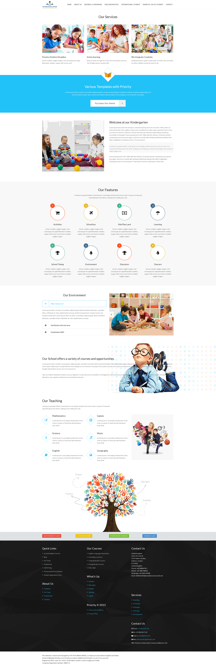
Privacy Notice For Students (53, 571)
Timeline (91, 581)
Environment (91, 264)
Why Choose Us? (57, 304)
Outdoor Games (84, 536)
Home (69, 4)
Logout (91, 596)
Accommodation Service (52, 553)
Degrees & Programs (93, 4)
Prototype (136, 607)
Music (100, 433)
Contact (169, 4)
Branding (136, 600)
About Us (78, 4)
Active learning (93, 57)
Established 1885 (57, 332)
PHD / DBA (92, 568)
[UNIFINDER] (49, 4)
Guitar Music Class (52, 536)
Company (47, 589)
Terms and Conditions (96, 610)
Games (100, 415)
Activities (57, 224)
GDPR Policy (48, 568)
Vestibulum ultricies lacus (60, 325)
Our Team (47, 561)
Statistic (91, 589)
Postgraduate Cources (96, 564)
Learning (158, 224)
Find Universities (112, 4)
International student (130, 4)
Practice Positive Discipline (54, 57)
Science (56, 433)
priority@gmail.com (143, 636)
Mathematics (59, 415)
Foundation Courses (95, 557)
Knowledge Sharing (119, 536)
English (56, 450)
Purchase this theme (105, 103)
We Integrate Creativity (142, 57)
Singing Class (149, 536)
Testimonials (48, 596)
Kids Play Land (124, 224)
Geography (102, 450)
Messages (92, 585)
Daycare (158, 264)
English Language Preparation (99, 553)
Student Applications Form (53, 575)
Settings (91, 592)
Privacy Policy (93, 614)
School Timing (57, 264)
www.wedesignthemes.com (145, 639)
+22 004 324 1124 (143, 629)
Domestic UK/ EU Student (153, 4)
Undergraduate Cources (97, 561)
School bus (91, 224)
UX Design (136, 604)
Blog (45, 557)
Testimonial (48, 564)
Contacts (47, 599)
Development (137, 614)
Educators (124, 264)
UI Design (136, 611)
